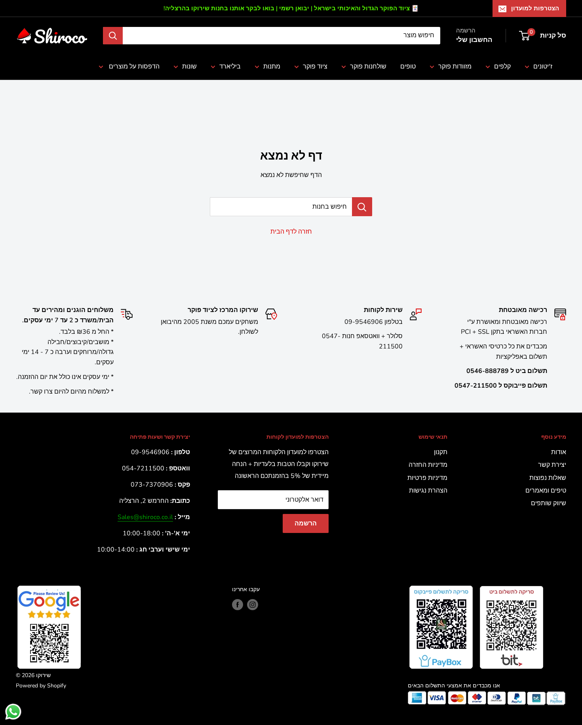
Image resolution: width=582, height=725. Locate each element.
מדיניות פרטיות (427, 478)
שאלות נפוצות (547, 478)
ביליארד (230, 66)
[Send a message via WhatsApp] (13, 711)
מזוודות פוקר (455, 66)
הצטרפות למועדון (535, 8)
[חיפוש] (113, 35)
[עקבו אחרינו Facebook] (237, 604)
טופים (408, 66)
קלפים (502, 66)
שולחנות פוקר (368, 66)
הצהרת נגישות (428, 490)
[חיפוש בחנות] (362, 206)
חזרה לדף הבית (291, 231)
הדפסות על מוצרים (133, 66)
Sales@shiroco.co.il (145, 517)
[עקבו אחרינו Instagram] (252, 604)
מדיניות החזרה (428, 464)
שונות (189, 66)
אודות (558, 452)
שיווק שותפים (548, 503)
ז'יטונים (542, 66)
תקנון (440, 452)
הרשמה (306, 523)
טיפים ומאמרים (545, 490)
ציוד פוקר (315, 66)
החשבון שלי (474, 39)
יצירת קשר (552, 464)
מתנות (271, 66)
